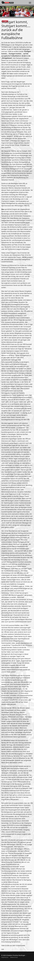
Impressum (4, 957)
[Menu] (30, 3)
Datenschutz (14, 957)
